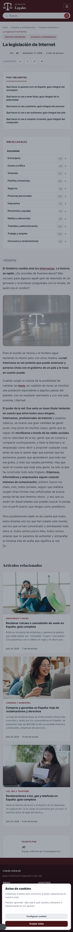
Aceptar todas (36, 923)
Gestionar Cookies (3, 927)
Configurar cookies (36, 916)
